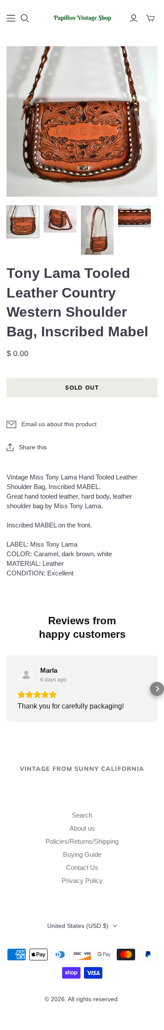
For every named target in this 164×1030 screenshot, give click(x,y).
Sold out (81, 387)
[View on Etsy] (26, 675)
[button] (7, 689)
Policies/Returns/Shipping (82, 841)
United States (77, 925)
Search (82, 815)
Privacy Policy (82, 880)
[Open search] (25, 18)
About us (82, 828)
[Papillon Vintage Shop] (82, 17)
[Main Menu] (11, 18)
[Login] (133, 18)
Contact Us (82, 867)
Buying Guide (82, 854)
